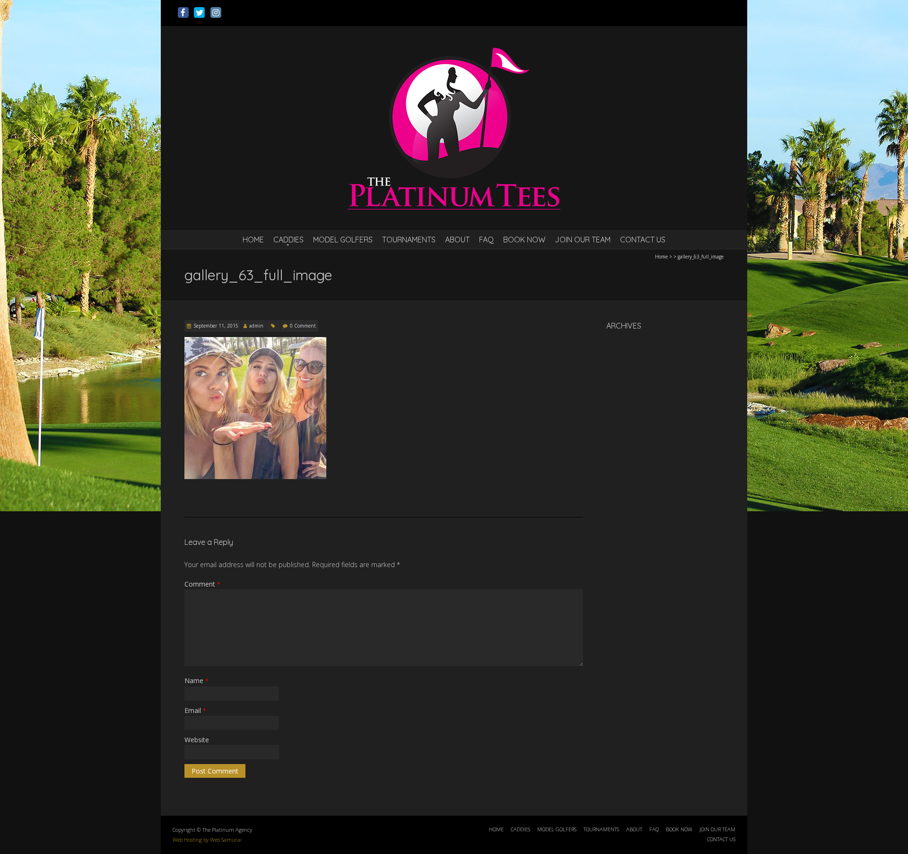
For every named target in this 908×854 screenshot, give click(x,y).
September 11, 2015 (215, 325)
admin (256, 325)
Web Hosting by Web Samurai (207, 839)
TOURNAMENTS (409, 239)
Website (196, 739)
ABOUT (457, 239)
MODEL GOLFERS (343, 239)
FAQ (486, 239)
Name (196, 680)
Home (661, 256)
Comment (202, 583)
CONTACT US (642, 239)
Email (195, 710)
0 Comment (303, 325)
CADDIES (288, 239)
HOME (253, 239)
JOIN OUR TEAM (583, 239)
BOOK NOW (524, 239)
